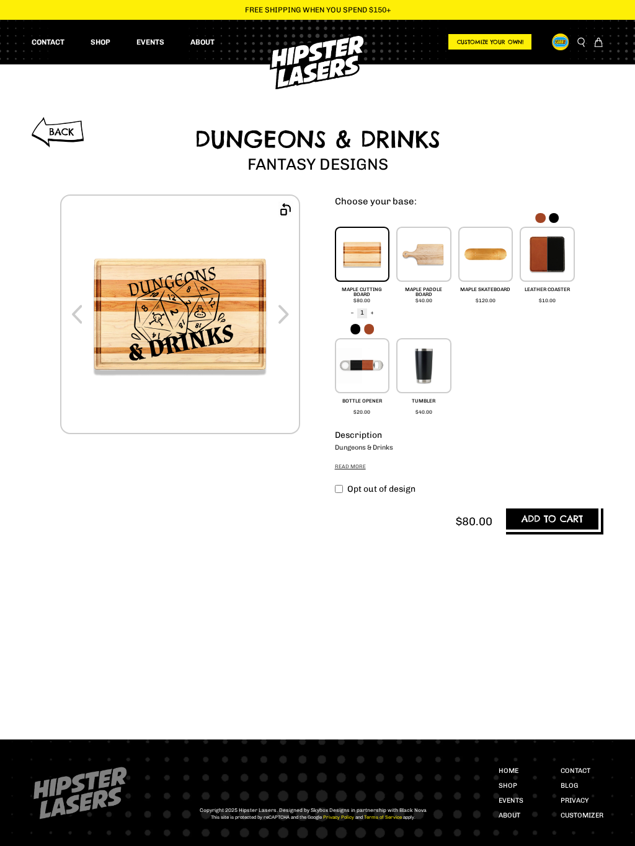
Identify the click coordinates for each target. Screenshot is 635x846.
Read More (350, 466)
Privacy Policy (338, 817)
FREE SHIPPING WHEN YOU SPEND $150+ (318, 10)
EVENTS (511, 800)
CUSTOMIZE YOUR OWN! (490, 41)
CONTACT (575, 771)
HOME (508, 771)
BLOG (569, 786)
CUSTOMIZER (582, 815)
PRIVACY (575, 800)
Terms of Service (382, 817)
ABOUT (509, 815)
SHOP (508, 786)
